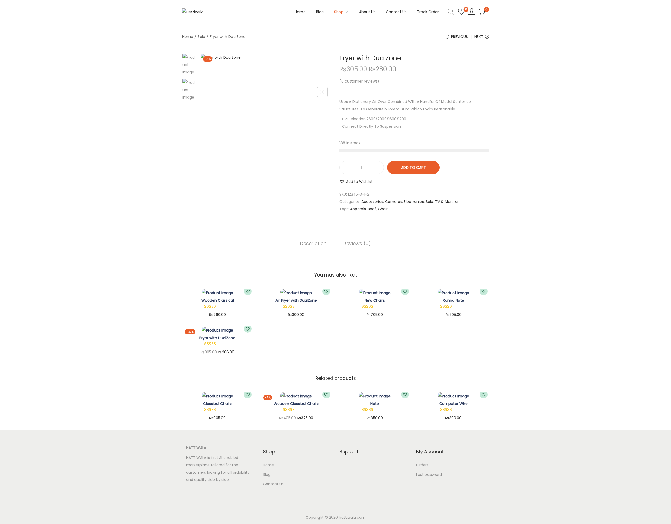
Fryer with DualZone (217, 338)
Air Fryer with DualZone (296, 300)
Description (313, 243)
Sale (201, 36)
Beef (372, 209)
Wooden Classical (217, 300)
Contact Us (273, 484)
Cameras (393, 201)
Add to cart (413, 167)
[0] (461, 12)
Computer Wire (453, 403)
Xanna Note (453, 300)
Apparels (358, 209)
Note (374, 403)
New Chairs (375, 300)
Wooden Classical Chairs (296, 403)
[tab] (313, 243)
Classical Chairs (217, 403)
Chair (383, 209)
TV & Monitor (447, 201)
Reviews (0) (357, 243)
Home (187, 36)
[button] (356, 181)
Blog (266, 474)
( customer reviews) (359, 81)
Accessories (372, 201)
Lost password (429, 474)
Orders (422, 465)
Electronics (414, 201)
